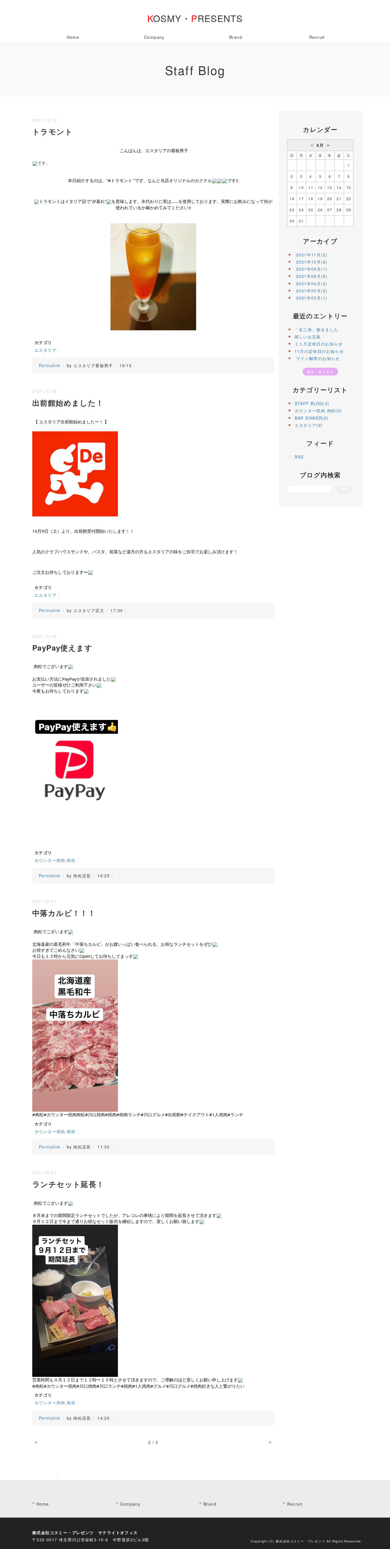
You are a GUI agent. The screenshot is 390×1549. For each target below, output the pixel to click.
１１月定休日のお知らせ (319, 344)
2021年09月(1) (311, 269)
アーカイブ (320, 241)
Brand (235, 37)
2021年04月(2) (311, 283)
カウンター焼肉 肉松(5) (318, 410)
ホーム (48, 1475)
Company (154, 37)
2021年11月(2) (311, 255)
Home (73, 37)
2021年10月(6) (311, 262)
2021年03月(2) (311, 290)
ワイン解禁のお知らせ (317, 358)
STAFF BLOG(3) (312, 403)
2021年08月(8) (311, 276)
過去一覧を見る (320, 371)
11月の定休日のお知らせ (319, 351)
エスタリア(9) (309, 425)
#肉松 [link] (38, 1114)
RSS (299, 457)
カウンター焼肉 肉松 (55, 860)
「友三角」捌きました (317, 329)
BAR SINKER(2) (312, 418)
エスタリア (46, 350)
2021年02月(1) (311, 298)
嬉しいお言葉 (308, 336)
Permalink (50, 365)
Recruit (317, 37)
